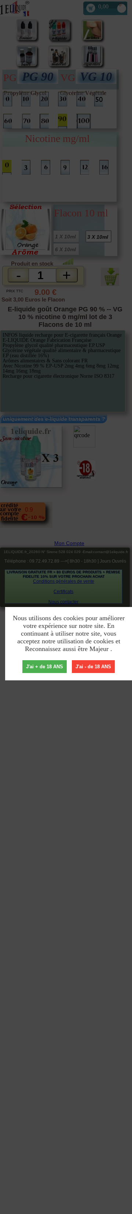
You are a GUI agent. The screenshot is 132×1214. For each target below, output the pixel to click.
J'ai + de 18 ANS (44, 666)
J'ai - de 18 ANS (93, 666)
